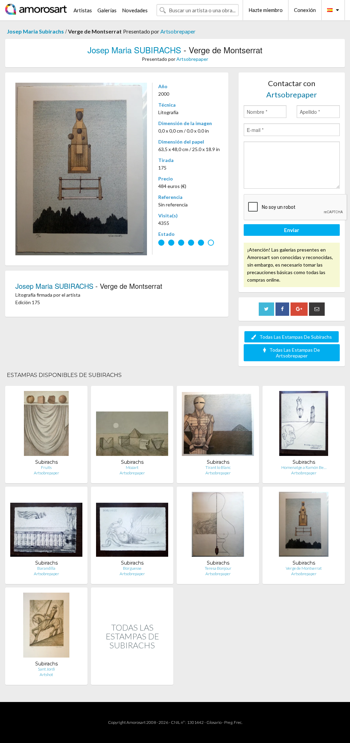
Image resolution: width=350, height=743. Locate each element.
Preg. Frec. (233, 722)
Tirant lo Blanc (218, 467)
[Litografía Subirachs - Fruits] (46, 425)
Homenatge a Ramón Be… (303, 467)
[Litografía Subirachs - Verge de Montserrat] (303, 526)
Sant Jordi (46, 669)
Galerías (107, 10)
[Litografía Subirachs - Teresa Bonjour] (218, 526)
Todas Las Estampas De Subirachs (295, 337)
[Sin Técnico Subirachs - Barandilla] (46, 526)
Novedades (135, 10)
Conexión (305, 10)
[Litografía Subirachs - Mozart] (132, 425)
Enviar (291, 230)
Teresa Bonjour (218, 568)
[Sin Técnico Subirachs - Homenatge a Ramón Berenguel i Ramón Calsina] (303, 425)
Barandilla (46, 568)
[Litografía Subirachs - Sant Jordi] (46, 627)
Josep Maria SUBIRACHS (134, 50)
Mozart (132, 467)
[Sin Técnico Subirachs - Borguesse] (132, 526)
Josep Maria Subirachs (35, 31)
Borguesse (132, 568)
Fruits (46, 467)
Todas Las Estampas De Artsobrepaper (294, 353)
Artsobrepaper (178, 31)
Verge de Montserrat (304, 568)
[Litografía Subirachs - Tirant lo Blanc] (218, 425)
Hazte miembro (265, 10)
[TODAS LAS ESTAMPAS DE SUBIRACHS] (132, 677)
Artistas (82, 10)
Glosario (213, 722)
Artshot (46, 674)
